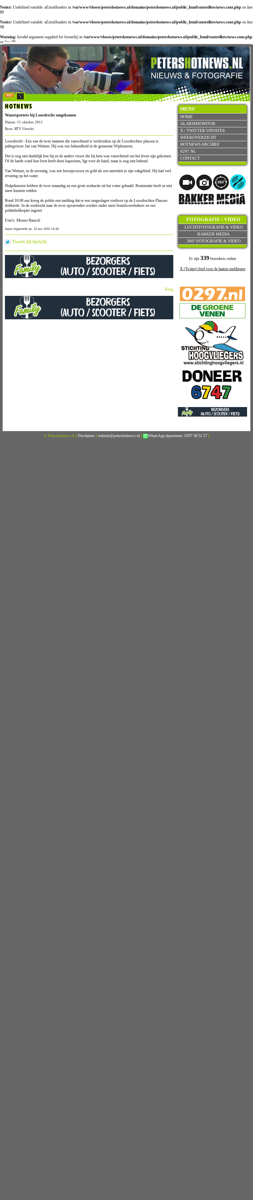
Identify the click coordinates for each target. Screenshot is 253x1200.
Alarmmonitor (197, 123)
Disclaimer (86, 435)
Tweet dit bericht (29, 241)
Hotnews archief (199, 144)
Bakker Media (213, 234)
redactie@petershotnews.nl (119, 435)
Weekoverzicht (198, 137)
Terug (168, 289)
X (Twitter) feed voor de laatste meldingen (212, 269)
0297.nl (188, 151)
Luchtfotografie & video (213, 227)
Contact (190, 158)
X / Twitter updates (202, 130)
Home (186, 116)
